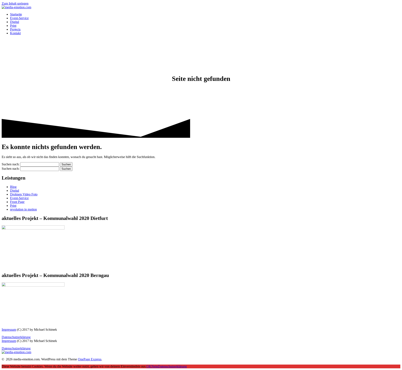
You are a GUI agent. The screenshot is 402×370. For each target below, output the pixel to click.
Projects (15, 29)
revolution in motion (23, 209)
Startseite (16, 14)
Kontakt (15, 33)
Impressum (9, 329)
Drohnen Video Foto (23, 194)
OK (148, 366)
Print (13, 25)
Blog (13, 187)
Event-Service (19, 18)
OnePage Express (89, 359)
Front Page (17, 202)
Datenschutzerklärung (16, 337)
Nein (154, 366)
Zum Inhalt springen (15, 3)
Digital (14, 22)
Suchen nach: (10, 164)
